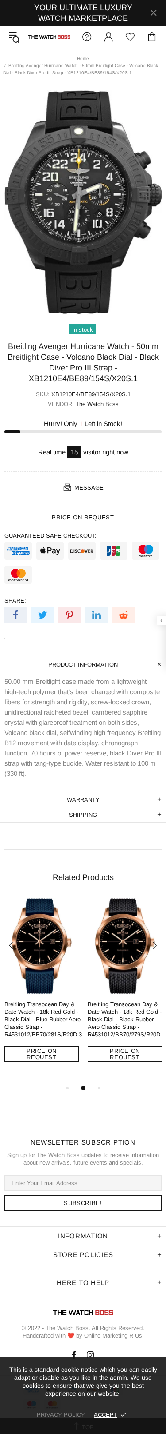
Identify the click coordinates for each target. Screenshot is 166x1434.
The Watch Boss (49, 37)
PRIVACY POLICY (61, 1414)
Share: (15, 600)
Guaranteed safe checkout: (50, 535)
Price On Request (42, 1054)
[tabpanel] (41, 986)
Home (83, 58)
